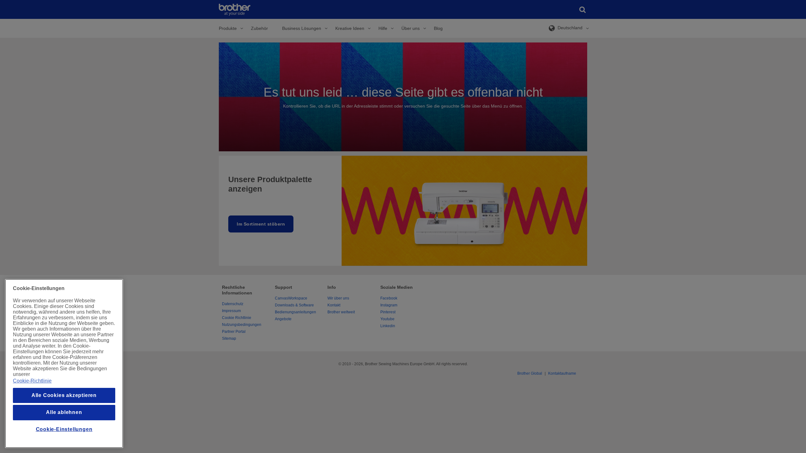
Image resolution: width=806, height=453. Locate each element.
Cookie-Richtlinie (32, 380)
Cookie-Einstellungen (64, 429)
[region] (64, 363)
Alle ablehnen (64, 412)
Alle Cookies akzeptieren (64, 395)
